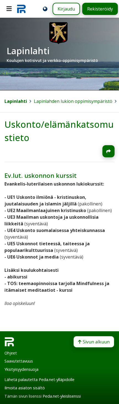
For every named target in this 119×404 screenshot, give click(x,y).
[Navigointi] (9, 9)
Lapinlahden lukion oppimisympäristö (73, 101)
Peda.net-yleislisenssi (62, 396)
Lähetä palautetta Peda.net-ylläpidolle (39, 379)
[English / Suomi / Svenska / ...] (45, 9)
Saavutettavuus (18, 361)
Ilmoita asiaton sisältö (24, 387)
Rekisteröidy (100, 9)
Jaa (108, 151)
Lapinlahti (15, 101)
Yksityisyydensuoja (21, 369)
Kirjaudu (66, 9)
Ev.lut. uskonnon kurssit (40, 175)
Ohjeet (10, 353)
